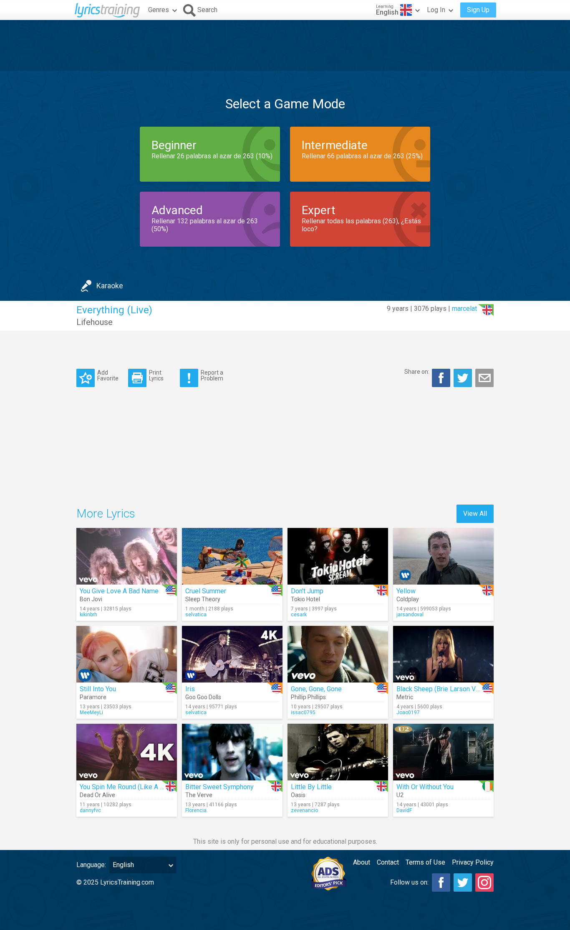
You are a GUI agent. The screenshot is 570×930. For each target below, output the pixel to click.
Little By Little (311, 787)
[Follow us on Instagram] (484, 882)
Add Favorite (108, 375)
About (361, 862)
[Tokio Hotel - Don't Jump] (338, 556)
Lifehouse (94, 322)
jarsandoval (410, 615)
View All (475, 514)
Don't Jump (307, 591)
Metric (404, 697)
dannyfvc (90, 810)
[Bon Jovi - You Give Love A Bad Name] (126, 556)
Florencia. (196, 810)
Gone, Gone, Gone (316, 689)
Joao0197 (408, 712)
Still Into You (98, 689)
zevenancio (304, 810)
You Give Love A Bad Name (119, 591)
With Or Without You (425, 787)
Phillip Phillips (308, 697)
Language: (91, 865)
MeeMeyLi (91, 712)
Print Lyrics (156, 375)
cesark (299, 615)
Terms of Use (425, 862)
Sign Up (478, 10)
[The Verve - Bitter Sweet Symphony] (232, 752)
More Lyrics (105, 513)
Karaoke (109, 285)
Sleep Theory (202, 599)
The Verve (198, 795)
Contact (388, 862)
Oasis (298, 795)
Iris (190, 689)
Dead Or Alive (97, 795)
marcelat (464, 308)
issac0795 (303, 712)
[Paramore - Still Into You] (126, 654)
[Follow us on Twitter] (463, 882)
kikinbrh (88, 615)
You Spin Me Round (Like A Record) (131, 787)
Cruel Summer (205, 591)
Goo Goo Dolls (203, 697)
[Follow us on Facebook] (441, 882)
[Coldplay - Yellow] (443, 556)
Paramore (93, 697)
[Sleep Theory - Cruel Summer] (232, 556)
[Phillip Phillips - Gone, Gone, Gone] (338, 654)
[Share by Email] (484, 378)
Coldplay (407, 599)
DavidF (404, 810)
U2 (400, 795)
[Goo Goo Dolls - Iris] (232, 654)
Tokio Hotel (305, 599)
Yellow (406, 591)
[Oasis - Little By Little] (338, 752)
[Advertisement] (285, 45)
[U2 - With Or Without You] (443, 752)
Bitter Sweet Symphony (219, 787)
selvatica (196, 615)
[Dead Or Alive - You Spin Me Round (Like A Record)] (126, 752)
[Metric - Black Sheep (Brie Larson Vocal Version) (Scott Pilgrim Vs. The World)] (443, 654)
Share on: (416, 372)
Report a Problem (212, 375)
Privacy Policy (473, 862)
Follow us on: (409, 882)
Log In (436, 10)
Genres (158, 10)
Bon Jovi (91, 599)
